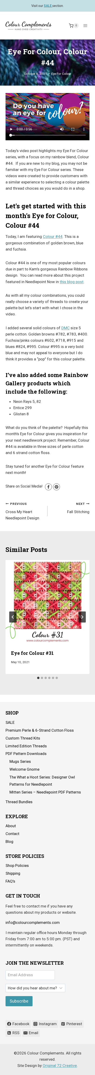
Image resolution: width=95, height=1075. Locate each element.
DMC (65, 328)
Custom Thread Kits (23, 738)
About (11, 825)
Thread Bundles (19, 802)
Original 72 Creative (60, 1065)
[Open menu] (85, 25)
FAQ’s (10, 881)
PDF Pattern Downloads (26, 753)
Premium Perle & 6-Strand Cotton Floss (40, 730)
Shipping (13, 873)
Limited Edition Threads (26, 746)
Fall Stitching (78, 508)
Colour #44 (52, 236)
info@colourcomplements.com (33, 922)
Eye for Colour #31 (32, 653)
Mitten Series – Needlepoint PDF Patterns (45, 792)
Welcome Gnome (24, 769)
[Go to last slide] (13, 617)
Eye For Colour (61, 73)
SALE (10, 722)
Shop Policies (17, 865)
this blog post (71, 281)
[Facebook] (48, 486)
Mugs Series (20, 761)
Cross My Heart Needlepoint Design (22, 511)
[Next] (82, 617)
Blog (9, 841)
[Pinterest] (56, 486)
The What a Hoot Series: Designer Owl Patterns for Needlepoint (42, 781)
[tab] (38, 678)
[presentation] (47, 602)
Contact (12, 833)
